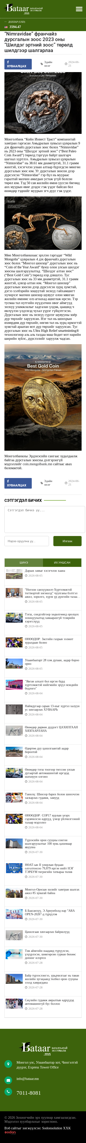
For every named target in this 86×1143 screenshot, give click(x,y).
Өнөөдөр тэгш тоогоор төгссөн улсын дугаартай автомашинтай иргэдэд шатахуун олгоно (50, 773)
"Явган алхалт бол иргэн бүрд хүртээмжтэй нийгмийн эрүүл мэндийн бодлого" (51, 685)
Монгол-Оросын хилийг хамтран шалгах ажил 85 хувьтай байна (52, 891)
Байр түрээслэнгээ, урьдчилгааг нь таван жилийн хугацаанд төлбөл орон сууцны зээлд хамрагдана (52, 979)
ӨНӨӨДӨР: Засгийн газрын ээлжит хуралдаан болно (49, 640)
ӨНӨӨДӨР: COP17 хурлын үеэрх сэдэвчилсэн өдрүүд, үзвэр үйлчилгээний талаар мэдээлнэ (52, 819)
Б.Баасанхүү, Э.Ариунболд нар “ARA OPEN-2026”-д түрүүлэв (50, 912)
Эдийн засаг (48, 63)
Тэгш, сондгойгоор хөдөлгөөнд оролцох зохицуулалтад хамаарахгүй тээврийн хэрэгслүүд (52, 618)
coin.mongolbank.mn (37, 464)
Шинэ (24, 562)
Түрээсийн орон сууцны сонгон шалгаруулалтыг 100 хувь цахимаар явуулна (48, 844)
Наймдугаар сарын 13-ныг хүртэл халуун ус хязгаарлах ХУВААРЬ (52, 707)
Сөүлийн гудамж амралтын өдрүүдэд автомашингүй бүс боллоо (49, 1002)
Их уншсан (62, 562)
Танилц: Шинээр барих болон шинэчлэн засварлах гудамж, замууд (52, 796)
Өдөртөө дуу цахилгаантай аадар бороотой (47, 750)
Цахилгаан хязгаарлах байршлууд (47, 932)
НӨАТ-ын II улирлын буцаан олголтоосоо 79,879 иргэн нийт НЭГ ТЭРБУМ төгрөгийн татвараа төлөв (49, 868)
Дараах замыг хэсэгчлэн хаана (45, 570)
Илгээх (67, 541)
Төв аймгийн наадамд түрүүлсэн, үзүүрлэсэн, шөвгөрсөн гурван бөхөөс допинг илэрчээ (50, 954)
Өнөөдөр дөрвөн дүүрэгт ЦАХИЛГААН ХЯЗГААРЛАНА (51, 729)
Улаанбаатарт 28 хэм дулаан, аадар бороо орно (52, 662)
